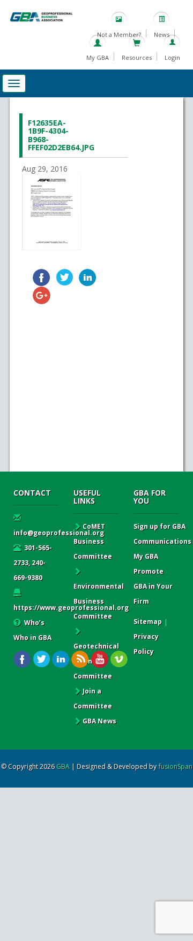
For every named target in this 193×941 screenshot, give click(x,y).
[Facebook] (41, 278)
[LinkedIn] (87, 278)
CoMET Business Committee (92, 541)
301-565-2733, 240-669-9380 (32, 562)
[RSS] (80, 659)
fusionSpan (175, 766)
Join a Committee (92, 699)
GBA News (99, 721)
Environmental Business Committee (98, 601)
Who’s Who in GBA (32, 630)
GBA (63, 766)
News (161, 34)
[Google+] (41, 295)
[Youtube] (99, 659)
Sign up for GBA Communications (162, 534)
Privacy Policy (146, 644)
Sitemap (147, 621)
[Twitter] (64, 278)
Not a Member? (119, 34)
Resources (137, 57)
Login (172, 57)
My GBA (97, 57)
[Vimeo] (119, 659)
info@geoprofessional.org (58, 532)
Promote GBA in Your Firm (153, 586)
